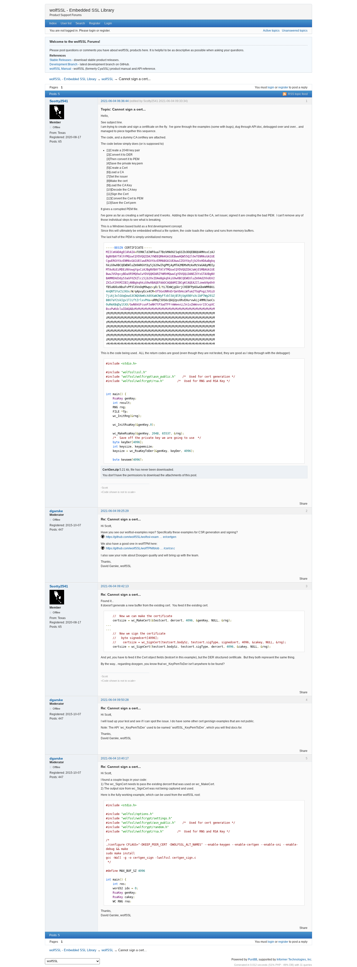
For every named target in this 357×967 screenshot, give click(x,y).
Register (94, 23)
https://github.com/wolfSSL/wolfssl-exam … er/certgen (141, 537)
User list (66, 23)
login (271, 87)
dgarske (56, 511)
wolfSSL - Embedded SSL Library (82, 10)
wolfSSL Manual (60, 68)
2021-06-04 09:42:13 (115, 586)
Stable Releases (60, 60)
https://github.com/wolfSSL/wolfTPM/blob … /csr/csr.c (140, 548)
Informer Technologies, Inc (294, 959)
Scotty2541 (59, 101)
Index (53, 23)
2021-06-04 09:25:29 (115, 511)
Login (108, 23)
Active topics (271, 30)
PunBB (252, 959)
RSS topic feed (298, 94)
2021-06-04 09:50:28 (115, 700)
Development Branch (63, 64)
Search (80, 23)
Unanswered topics (294, 30)
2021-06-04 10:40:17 (115, 758)
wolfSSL (107, 79)
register (283, 87)
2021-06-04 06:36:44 (115, 101)
